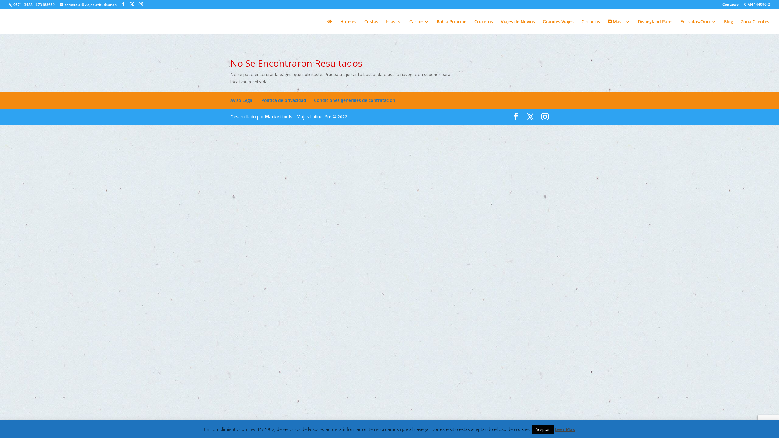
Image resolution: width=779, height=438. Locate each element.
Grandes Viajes (558, 21)
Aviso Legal (241, 100)
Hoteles (348, 21)
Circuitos (591, 21)
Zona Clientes (755, 21)
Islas (390, 21)
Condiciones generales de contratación (354, 100)
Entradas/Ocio (695, 21)
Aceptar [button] (543, 429)
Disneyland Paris (655, 21)
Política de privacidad (283, 100)
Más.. (618, 21)
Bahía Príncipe (451, 21)
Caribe (416, 21)
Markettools (279, 117)
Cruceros (483, 21)
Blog (728, 21)
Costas (371, 21)
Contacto (730, 5)
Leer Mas (565, 429)
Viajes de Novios (518, 21)
